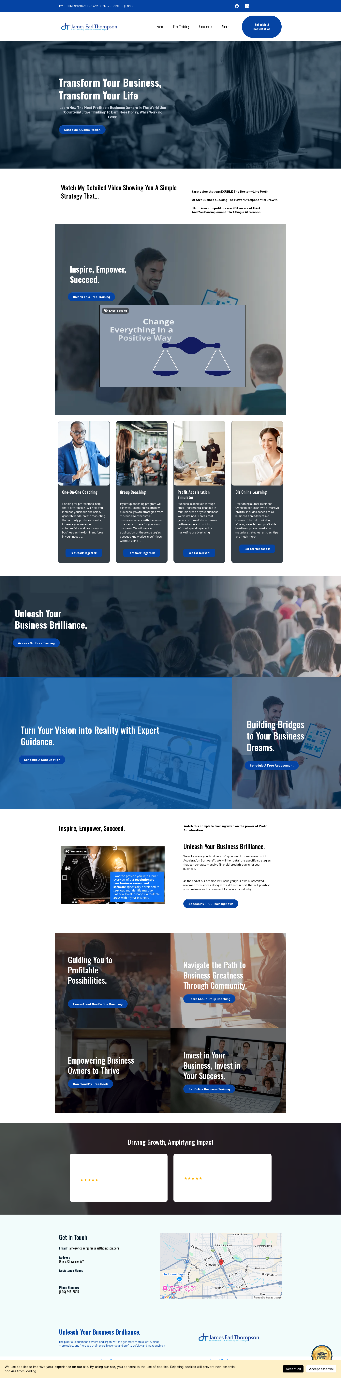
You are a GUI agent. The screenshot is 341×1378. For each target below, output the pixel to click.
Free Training (181, 26)
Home (159, 26)
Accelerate (205, 26)
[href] (221, 1266)
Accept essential (321, 1369)
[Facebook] (237, 6)
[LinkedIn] (247, 6)
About (225, 26)
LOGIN (129, 6)
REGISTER (117, 6)
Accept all (293, 1369)
